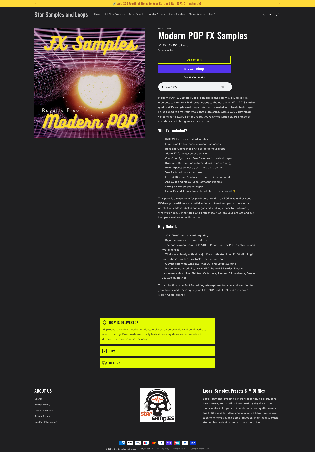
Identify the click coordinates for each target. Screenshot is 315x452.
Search (38, 399)
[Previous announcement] (35, 3)
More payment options (194, 77)
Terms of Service (43, 410)
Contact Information (45, 422)
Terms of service (180, 449)
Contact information (200, 449)
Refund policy (146, 449)
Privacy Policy (42, 404)
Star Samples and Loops (125, 449)
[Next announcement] (279, 3)
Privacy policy (162, 449)
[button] (263, 14)
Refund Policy (42, 416)
